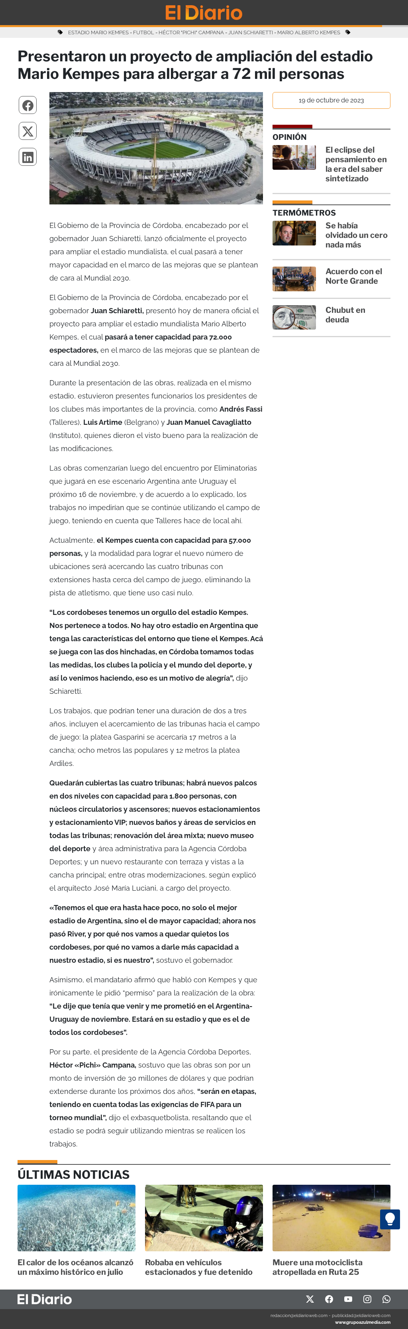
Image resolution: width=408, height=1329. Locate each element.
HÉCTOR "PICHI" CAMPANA (191, 32)
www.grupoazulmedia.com (362, 1322)
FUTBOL (143, 32)
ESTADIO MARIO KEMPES (98, 32)
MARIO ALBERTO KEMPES (308, 32)
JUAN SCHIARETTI (250, 32)
